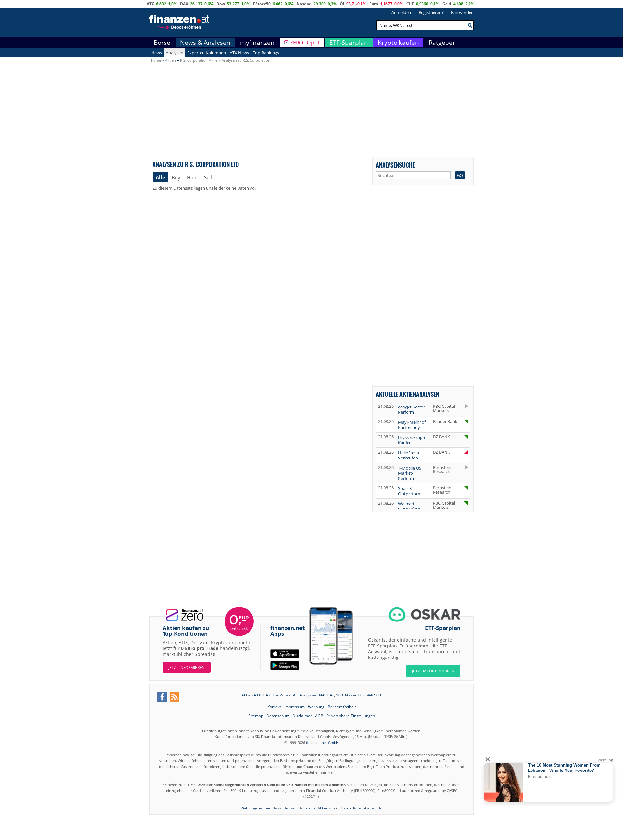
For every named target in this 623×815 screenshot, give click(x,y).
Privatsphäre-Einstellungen (350, 716)
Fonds (376, 808)
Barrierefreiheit (342, 706)
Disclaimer (302, 716)
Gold (446, 3)
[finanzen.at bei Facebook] (162, 697)
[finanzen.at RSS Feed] (174, 697)
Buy (176, 177)
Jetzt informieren (186, 667)
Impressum (294, 706)
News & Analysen (205, 42)
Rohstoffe (361, 808)
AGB (319, 716)
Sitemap (255, 716)
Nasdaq (304, 3)
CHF (410, 3)
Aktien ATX (251, 695)
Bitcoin (345, 808)
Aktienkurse (327, 808)
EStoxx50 (262, 3)
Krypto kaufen (398, 42)
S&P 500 (373, 695)
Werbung (316, 706)
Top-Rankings (266, 53)
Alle (160, 177)
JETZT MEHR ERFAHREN (433, 671)
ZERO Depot (305, 42)
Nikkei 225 (354, 695)
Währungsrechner (255, 808)
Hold (192, 177)
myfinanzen (257, 42)
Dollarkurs (307, 808)
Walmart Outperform (409, 506)
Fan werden (462, 12)
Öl (342, 3)
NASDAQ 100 (331, 695)
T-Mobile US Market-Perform (409, 473)
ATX (150, 3)
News (156, 53)
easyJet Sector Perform (411, 409)
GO (460, 175)
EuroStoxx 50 (284, 695)
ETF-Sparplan (348, 42)
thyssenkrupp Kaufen (411, 439)
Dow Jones (307, 695)
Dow (220, 3)
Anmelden (401, 12)
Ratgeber (442, 42)
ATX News (239, 53)
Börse (162, 42)
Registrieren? (431, 12)
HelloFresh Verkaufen (408, 455)
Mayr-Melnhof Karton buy (412, 424)
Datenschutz (277, 716)
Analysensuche (395, 164)
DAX (184, 3)
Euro (373, 3)
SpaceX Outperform (409, 490)
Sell (208, 177)
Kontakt (274, 706)
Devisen (290, 808)
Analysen (174, 53)
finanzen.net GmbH (322, 742)
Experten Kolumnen (206, 53)
